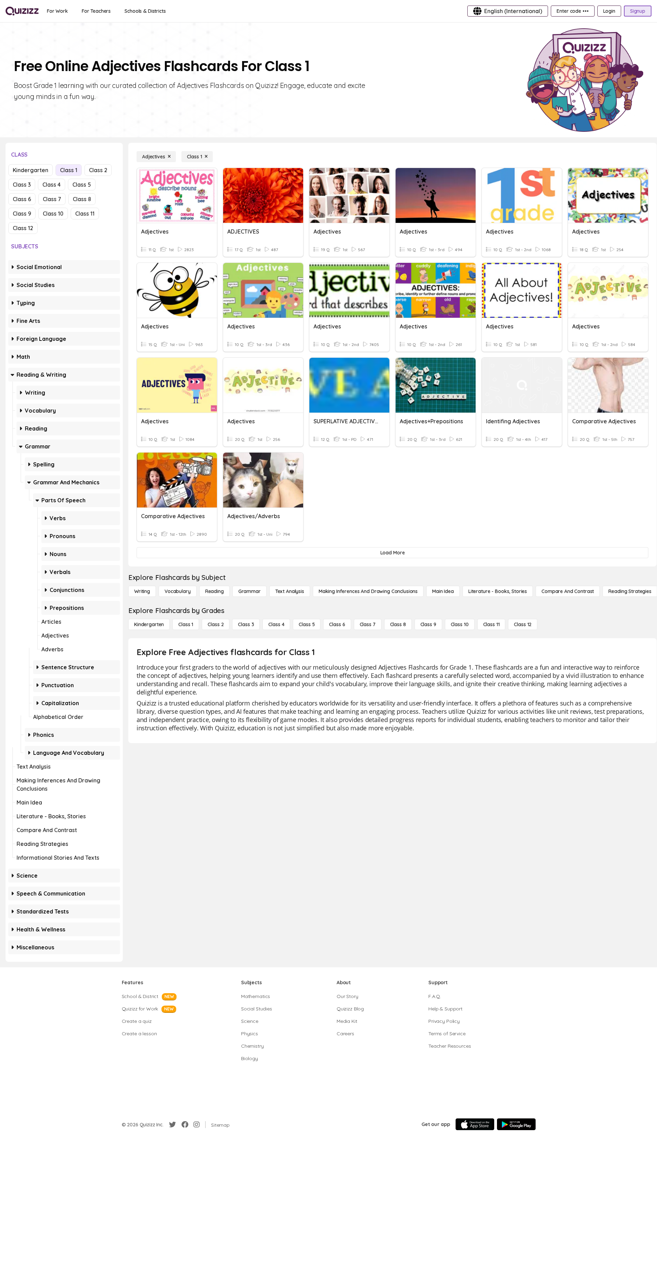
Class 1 (68, 170)
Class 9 (22, 213)
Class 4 (51, 184)
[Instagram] (196, 1124)
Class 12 (23, 228)
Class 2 (98, 170)
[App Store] (475, 1124)
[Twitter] (172, 1124)
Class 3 (22, 184)
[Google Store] (516, 1124)
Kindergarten (30, 170)
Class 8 (82, 199)
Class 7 (52, 199)
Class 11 (84, 213)
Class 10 (53, 213)
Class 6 (22, 199)
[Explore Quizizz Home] (22, 11)
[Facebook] (184, 1124)
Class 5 (81, 184)
